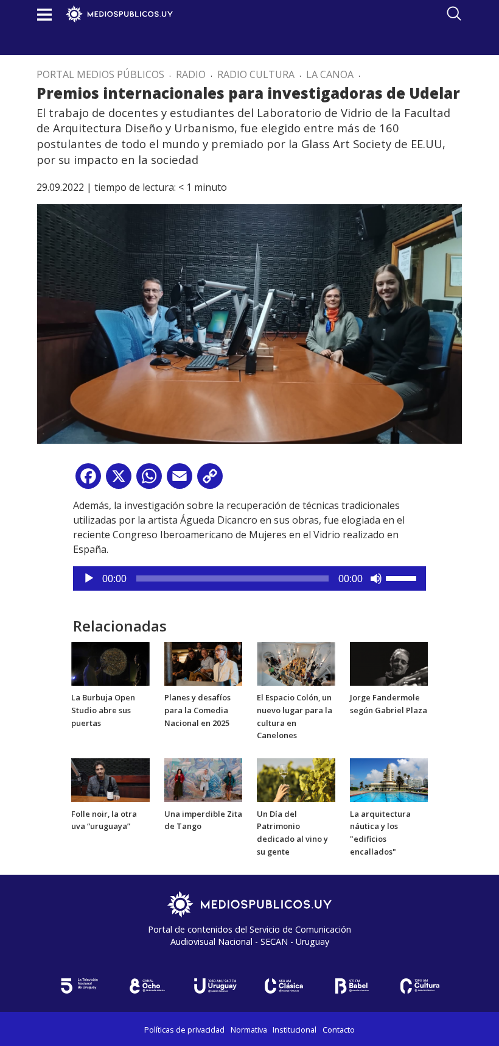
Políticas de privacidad (184, 1029)
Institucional (294, 1029)
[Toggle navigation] (44, 14)
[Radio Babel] (351, 986)
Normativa (249, 1029)
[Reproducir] (89, 578)
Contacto (339, 1029)
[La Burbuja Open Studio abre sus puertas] (110, 663)
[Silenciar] (376, 578)
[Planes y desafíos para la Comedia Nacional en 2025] (203, 663)
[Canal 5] (79, 986)
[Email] (179, 480)
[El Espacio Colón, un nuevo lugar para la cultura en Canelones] (296, 663)
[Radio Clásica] (283, 986)
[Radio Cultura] (419, 986)
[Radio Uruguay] (215, 986)
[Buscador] (454, 13)
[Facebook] (88, 480)
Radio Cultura (256, 74)
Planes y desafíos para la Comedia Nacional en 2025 (197, 710)
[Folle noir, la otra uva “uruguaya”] (110, 779)
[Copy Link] (210, 480)
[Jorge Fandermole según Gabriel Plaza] (389, 663)
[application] (249, 578)
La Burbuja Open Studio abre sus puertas (103, 710)
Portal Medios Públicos (100, 74)
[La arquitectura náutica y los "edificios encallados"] (389, 779)
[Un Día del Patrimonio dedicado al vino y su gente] (296, 779)
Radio (191, 74)
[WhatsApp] (149, 480)
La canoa (330, 74)
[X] (118, 480)
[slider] (403, 577)
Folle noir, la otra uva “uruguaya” (104, 820)
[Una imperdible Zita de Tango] (203, 779)
